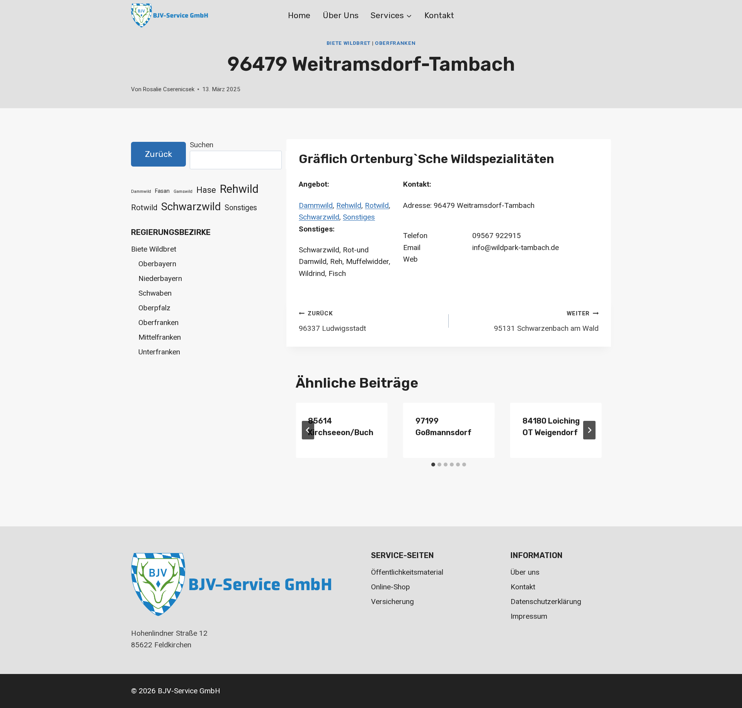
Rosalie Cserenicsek (168, 89)
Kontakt (439, 15)
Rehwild (348, 205)
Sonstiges (359, 217)
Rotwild (377, 205)
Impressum (529, 616)
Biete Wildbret (349, 43)
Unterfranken (159, 351)
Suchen (201, 144)
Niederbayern (160, 278)
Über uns (341, 15)
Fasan (162, 191)
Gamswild (183, 191)
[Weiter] (589, 430)
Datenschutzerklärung (546, 601)
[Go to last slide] (308, 430)
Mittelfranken (159, 337)
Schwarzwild (319, 217)
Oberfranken (395, 43)
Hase (206, 190)
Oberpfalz (154, 307)
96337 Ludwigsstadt (332, 321)
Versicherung (392, 601)
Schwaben (155, 293)
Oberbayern (157, 263)
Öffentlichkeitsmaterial (407, 572)
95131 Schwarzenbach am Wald (546, 321)
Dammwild (316, 205)
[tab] (433, 464)
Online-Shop (390, 586)
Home (299, 15)
